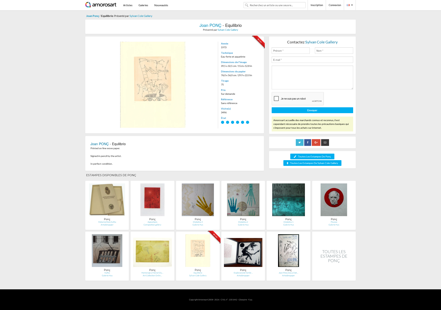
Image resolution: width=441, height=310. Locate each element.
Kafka (107, 272)
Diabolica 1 (288, 222)
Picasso (334, 222)
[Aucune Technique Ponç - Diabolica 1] (288, 201)
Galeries (143, 5)
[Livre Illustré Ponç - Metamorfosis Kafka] (107, 201)
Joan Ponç (92, 15)
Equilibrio (198, 272)
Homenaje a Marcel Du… (152, 272)
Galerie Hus (197, 224)
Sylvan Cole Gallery (141, 15)
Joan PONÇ (210, 25)
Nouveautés (161, 5)
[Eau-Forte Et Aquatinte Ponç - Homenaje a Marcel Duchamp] (152, 251)
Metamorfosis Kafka (107, 222)
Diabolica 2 (243, 222)
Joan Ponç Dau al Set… (288, 272)
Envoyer (312, 110)
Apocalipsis (152, 222)
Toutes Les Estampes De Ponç (314, 156)
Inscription (317, 5)
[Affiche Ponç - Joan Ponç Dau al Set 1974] (288, 251)
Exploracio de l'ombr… (243, 272)
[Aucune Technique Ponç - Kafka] (107, 251)
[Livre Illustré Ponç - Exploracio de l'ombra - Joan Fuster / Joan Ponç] (243, 251)
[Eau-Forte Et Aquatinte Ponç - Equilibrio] (197, 251)
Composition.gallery (152, 224)
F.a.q (250, 299)
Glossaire (243, 299)
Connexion (335, 5)
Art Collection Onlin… (152, 275)
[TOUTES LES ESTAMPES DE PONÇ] (334, 277)
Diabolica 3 (198, 222)
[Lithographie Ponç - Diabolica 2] (243, 201)
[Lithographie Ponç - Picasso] (334, 201)
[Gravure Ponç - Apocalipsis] (152, 201)
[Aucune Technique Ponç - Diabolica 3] (198, 201)
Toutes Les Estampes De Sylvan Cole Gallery (314, 163)
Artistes (127, 5)
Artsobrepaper (107, 224)
